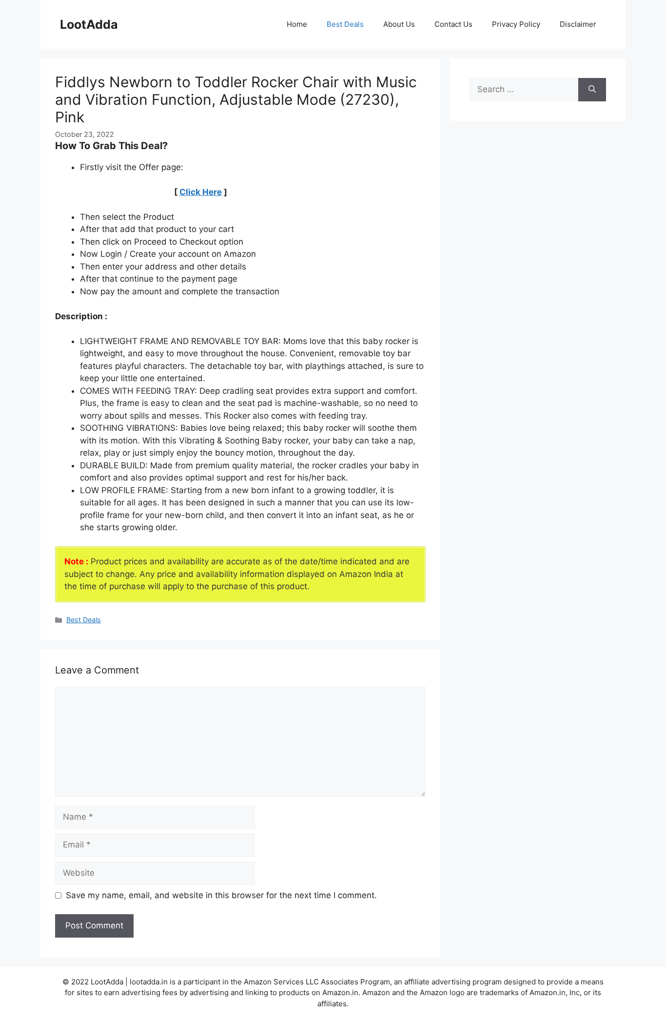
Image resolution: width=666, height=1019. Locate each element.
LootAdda (89, 24)
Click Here (200, 192)
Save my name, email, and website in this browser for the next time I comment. (221, 895)
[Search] (592, 89)
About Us (399, 24)
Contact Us (453, 24)
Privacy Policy (516, 24)
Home (297, 24)
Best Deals (345, 24)
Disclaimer (578, 24)
